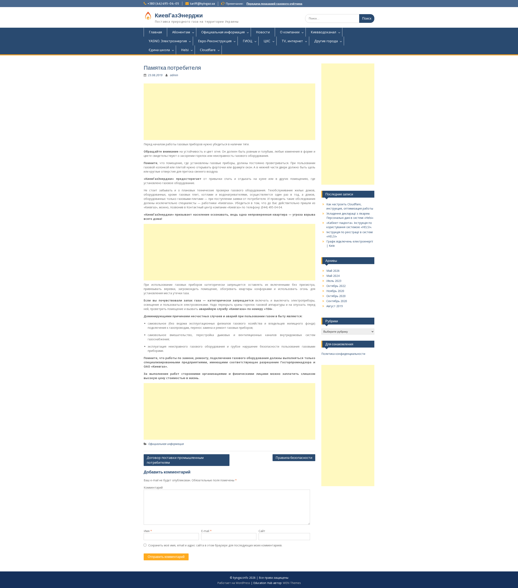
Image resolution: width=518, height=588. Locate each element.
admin (174, 75)
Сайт (262, 531)
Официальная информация (223, 32)
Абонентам (181, 32)
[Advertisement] (229, 111)
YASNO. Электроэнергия (168, 41)
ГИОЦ (247, 41)
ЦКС (267, 41)
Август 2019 (334, 306)
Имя (148, 531)
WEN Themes (292, 583)
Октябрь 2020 (336, 296)
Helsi (185, 50)
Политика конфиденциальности (343, 354)
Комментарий (153, 487)
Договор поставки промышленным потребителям (175, 460)
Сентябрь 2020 (336, 301)
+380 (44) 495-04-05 (163, 3)
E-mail (206, 531)
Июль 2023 (333, 281)
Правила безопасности (294, 457)
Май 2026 (333, 271)
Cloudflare (207, 50)
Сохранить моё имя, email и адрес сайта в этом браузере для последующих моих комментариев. (215, 545)
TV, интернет (292, 41)
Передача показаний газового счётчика (274, 3)
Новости (263, 32)
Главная (155, 32)
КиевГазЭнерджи (179, 15)
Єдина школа (159, 50)
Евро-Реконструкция (214, 41)
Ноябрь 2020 (335, 291)
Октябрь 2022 (336, 286)
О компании (289, 32)
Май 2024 (333, 276)
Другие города (326, 41)
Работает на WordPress (233, 583)
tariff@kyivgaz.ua (202, 3)
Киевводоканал (323, 32)
